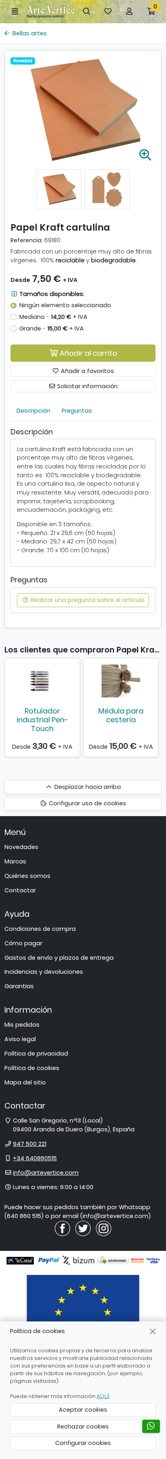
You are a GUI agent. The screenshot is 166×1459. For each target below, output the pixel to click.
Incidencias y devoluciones (43, 972)
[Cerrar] (153, 1331)
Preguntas (77, 411)
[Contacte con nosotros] (151, 1426)
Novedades (21, 847)
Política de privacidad (36, 1054)
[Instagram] (103, 1228)
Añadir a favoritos (86, 371)
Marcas (15, 861)
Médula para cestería (120, 715)
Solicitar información (87, 386)
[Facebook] (62, 1228)
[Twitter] (83, 1228)
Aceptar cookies (83, 1410)
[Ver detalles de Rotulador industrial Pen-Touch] (42, 681)
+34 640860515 (35, 1158)
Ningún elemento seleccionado (65, 305)
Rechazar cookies (83, 1427)
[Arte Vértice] (51, 12)
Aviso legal (20, 1039)
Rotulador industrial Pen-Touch (42, 719)
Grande (51, 328)
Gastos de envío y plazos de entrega (59, 958)
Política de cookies (31, 1068)
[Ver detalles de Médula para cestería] (121, 681)
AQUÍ (103, 1396)
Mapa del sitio (25, 1082)
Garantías (19, 986)
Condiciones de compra (40, 929)
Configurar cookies (83, 1443)
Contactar (20, 890)
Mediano (53, 317)
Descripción (33, 411)
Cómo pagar (23, 943)
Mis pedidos (21, 1025)
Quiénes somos (27, 876)
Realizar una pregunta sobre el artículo (87, 600)
